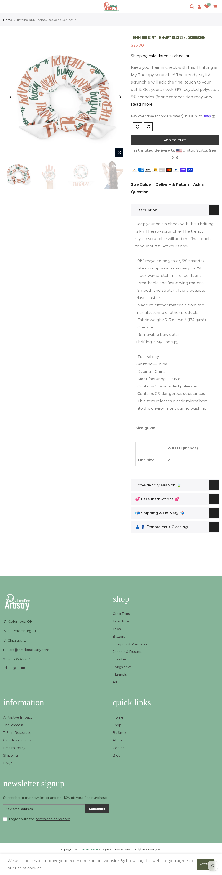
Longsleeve (122, 667)
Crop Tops (121, 614)
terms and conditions (53, 819)
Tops (117, 629)
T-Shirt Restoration (18, 733)
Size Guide (141, 184)
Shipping (139, 56)
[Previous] (11, 97)
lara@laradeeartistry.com (28, 650)
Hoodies (119, 659)
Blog (117, 755)
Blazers (119, 636)
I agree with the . (40, 819)
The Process (13, 725)
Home (7, 19)
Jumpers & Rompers (130, 644)
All (115, 682)
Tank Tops (121, 621)
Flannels (120, 674)
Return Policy (14, 748)
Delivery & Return (172, 184)
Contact (119, 748)
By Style (119, 733)
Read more (142, 104)
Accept (205, 864)
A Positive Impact (17, 717)
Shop (117, 725)
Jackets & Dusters (127, 652)
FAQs (7, 763)
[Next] (120, 97)
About (118, 740)
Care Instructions (17, 740)
